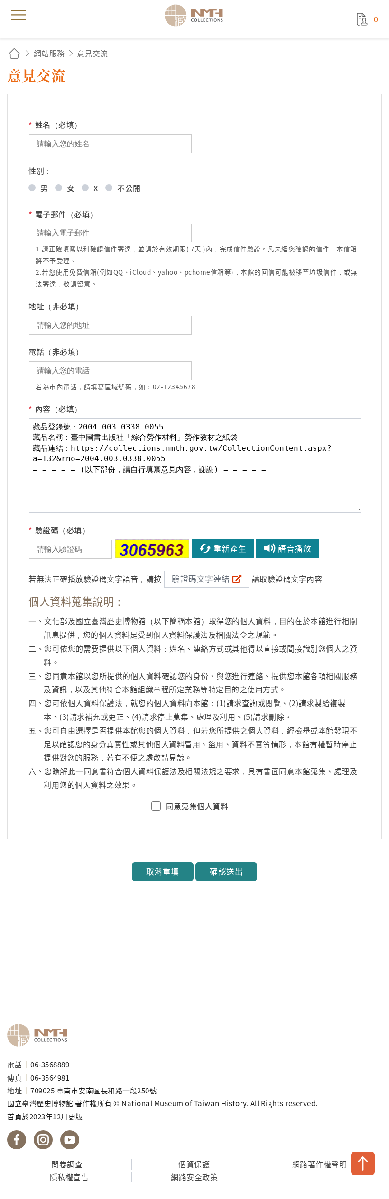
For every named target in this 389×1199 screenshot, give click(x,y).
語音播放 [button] (294, 548)
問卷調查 (67, 1164)
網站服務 (49, 53)
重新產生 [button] (230, 548)
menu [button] (18, 15)
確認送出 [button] (226, 871)
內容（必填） (55, 408)
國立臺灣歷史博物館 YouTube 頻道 (69, 1139)
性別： (40, 170)
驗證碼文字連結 (201, 578)
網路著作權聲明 (319, 1164)
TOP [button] (363, 1163)
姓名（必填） (55, 124)
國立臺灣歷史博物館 (40, 1035)
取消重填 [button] (162, 871)
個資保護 (194, 1164)
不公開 (129, 188)
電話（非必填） (55, 351)
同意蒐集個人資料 (197, 806)
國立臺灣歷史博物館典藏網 (197, 15)
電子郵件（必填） (63, 214)
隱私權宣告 (69, 1177)
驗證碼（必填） (59, 530)
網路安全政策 (194, 1177)
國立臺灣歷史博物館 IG (43, 1139)
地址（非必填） (55, 306)
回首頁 (14, 53)
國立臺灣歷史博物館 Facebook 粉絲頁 (16, 1139)
